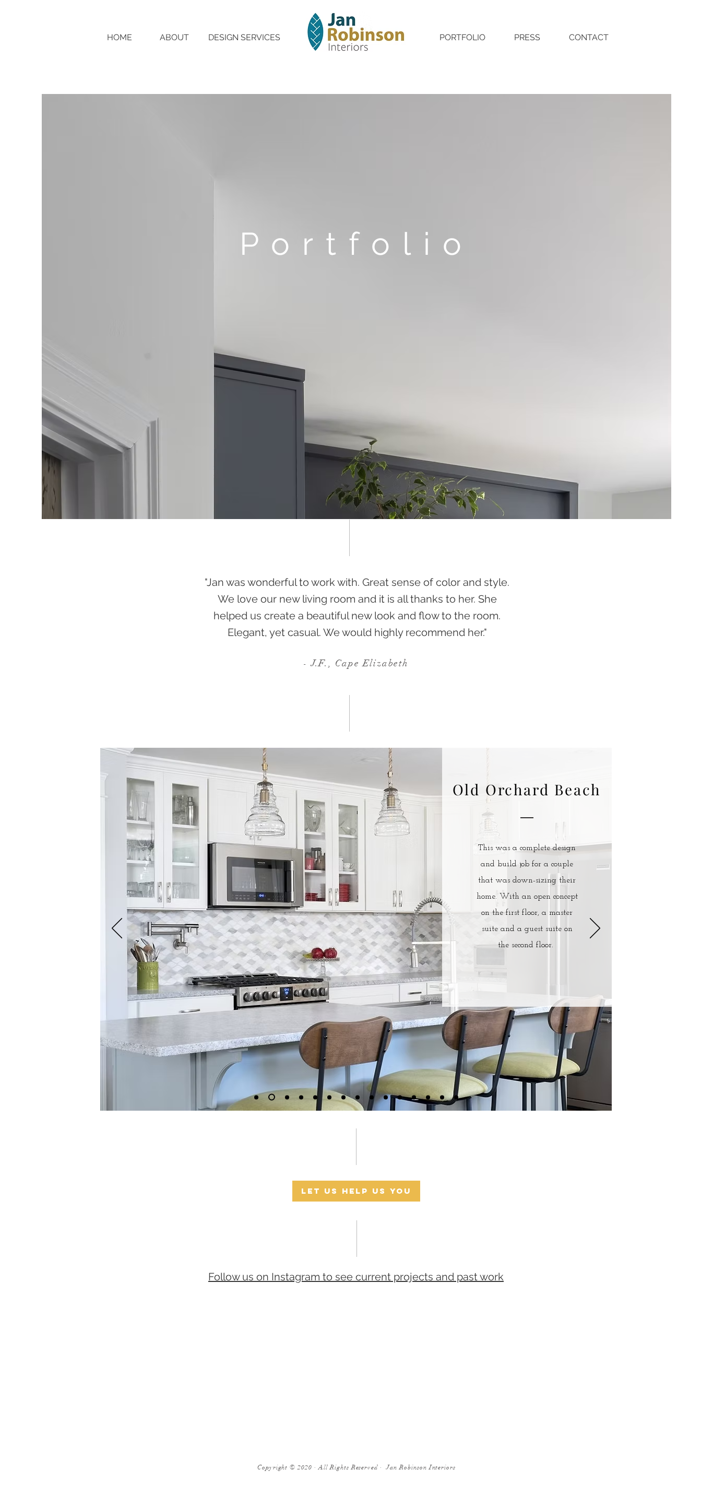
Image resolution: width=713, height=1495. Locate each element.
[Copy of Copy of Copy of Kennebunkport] (442, 1097)
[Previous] (117, 929)
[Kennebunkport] (400, 1097)
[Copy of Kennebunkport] (414, 1097)
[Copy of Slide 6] (315, 1097)
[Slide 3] (372, 1097)
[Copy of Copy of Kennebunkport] (428, 1097)
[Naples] (256, 1097)
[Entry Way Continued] (357, 1097)
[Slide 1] (329, 1097)
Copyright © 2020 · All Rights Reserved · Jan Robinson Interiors (356, 1467)
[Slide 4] (386, 1097)
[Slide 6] (301, 1097)
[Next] (595, 929)
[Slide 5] (271, 1097)
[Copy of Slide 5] (287, 1097)
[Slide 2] (343, 1097)
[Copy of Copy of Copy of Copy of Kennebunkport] (456, 1097)
